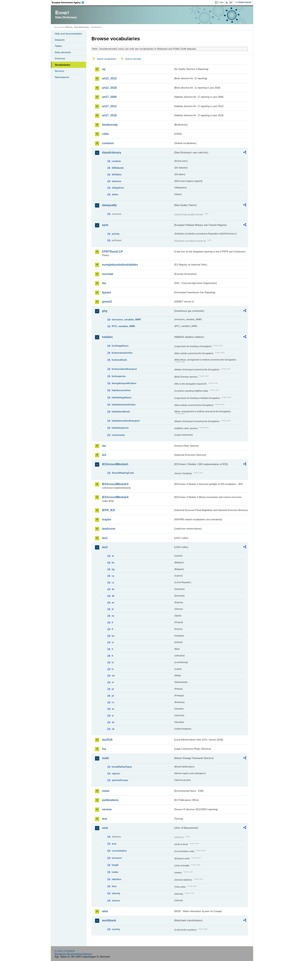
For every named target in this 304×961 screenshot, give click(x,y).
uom (105, 827)
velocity (116, 893)
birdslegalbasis (120, 345)
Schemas (60, 58)
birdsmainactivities (122, 352)
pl (113, 689)
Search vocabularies (106, 59)
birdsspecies (119, 376)
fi (112, 622)
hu (113, 636)
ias (104, 445)
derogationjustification (124, 383)
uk (113, 729)
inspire (106, 519)
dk (113, 596)
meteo (115, 872)
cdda (105, 133)
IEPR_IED (108, 510)
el (113, 609)
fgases (106, 292)
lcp (104, 748)
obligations (118, 187)
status (115, 194)
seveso (107, 809)
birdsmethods (119, 360)
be (113, 562)
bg (113, 569)
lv (113, 669)
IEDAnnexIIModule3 (115, 484)
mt (113, 675)
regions (116, 773)
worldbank (109, 920)
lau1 (105, 537)
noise (105, 790)
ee (113, 602)
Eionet (69, 27)
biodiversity (110, 124)
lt (112, 655)
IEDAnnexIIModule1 (115, 464)
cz (113, 582)
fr (112, 629)
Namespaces (62, 77)
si (113, 715)
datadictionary (111, 152)
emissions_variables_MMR (126, 319)
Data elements (63, 52)
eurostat (107, 273)
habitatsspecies (120, 427)
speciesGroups (120, 780)
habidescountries (121, 390)
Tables (58, 46)
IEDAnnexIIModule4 (115, 497)
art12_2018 (109, 87)
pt (113, 695)
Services (59, 71)
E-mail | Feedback (65, 950)
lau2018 (107, 739)
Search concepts (133, 59)
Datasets (60, 39)
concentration (119, 850)
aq (103, 69)
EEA (69, 2)
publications (110, 800)
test (104, 818)
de (113, 589)
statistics (116, 879)
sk (113, 722)
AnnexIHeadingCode (123, 473)
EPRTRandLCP (112, 251)
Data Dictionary (81, 27)
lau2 (105, 547)
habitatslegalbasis (121, 397)
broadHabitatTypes (122, 766)
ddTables (117, 174)
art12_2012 (109, 78)
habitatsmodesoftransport (126, 420)
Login (221, 2)
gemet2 (107, 301)
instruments (118, 435)
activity (115, 234)
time (114, 886)
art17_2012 (109, 106)
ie (113, 642)
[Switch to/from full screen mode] (232, 2)
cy (113, 575)
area (114, 843)
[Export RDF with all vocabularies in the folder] (244, 153)
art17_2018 (109, 115)
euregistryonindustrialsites (120, 264)
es (113, 615)
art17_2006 (109, 96)
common (108, 143)
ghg (104, 310)
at (113, 556)
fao (104, 283)
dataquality (109, 205)
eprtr (105, 225)
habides (107, 336)
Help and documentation (68, 33)
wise (105, 911)
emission (117, 858)
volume (116, 900)
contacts (116, 161)
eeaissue (116, 181)
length (115, 865)
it (112, 649)
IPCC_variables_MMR (123, 326)
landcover (108, 528)
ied (104, 454)
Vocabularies (62, 64)
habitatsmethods (121, 411)
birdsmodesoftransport (124, 369)
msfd (105, 758)
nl (113, 682)
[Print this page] (227, 2)
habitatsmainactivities (123, 404)
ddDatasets (118, 168)
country (116, 929)
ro (113, 702)
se (113, 709)
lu (113, 662)
